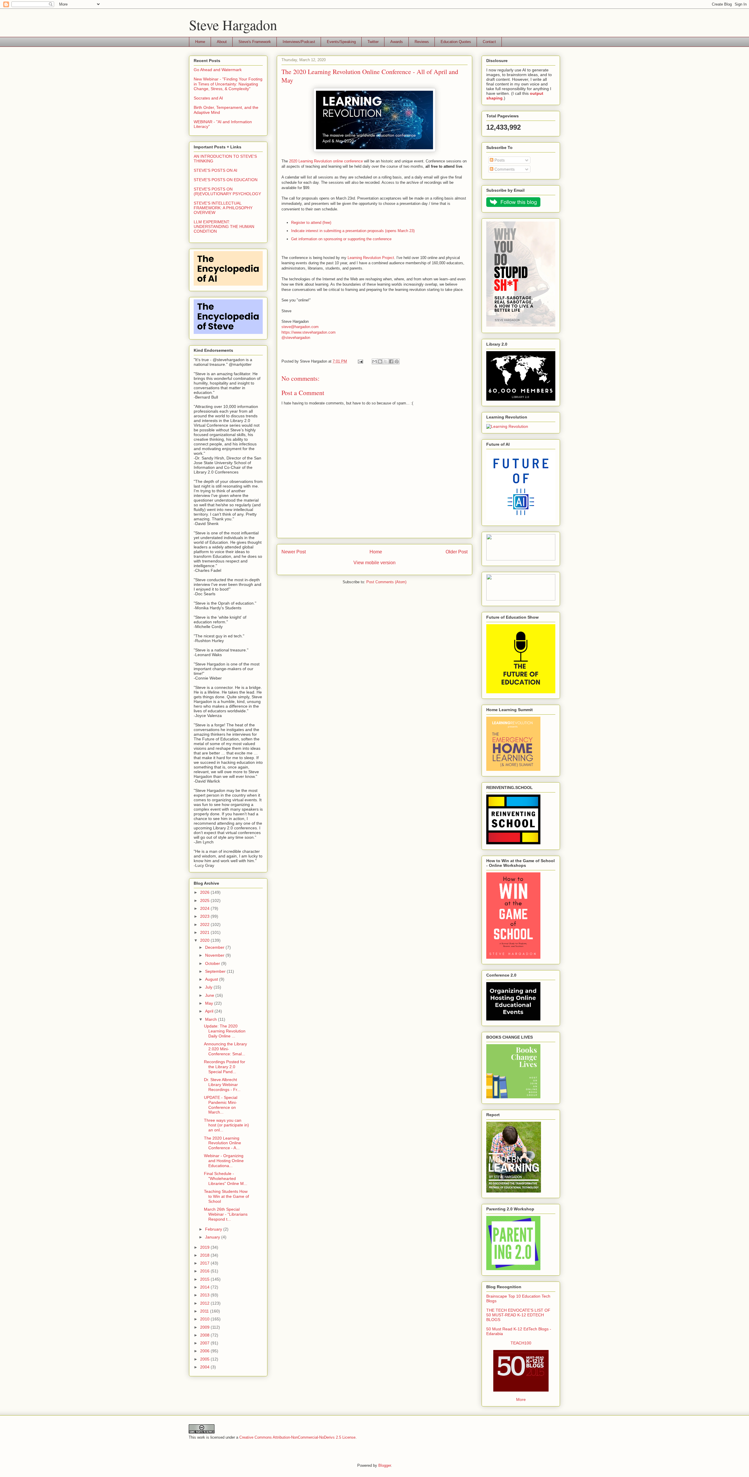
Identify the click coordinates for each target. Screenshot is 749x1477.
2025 (205, 900)
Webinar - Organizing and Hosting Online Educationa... (224, 1160)
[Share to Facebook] (391, 361)
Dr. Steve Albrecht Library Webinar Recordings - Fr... (222, 1084)
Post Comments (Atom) (386, 582)
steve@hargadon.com (300, 327)
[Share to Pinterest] (397, 361)
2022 (205, 924)
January (213, 1237)
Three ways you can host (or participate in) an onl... (226, 1125)
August (212, 979)
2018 (205, 1255)
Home (200, 42)
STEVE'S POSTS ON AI (215, 170)
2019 (205, 1247)
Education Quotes (456, 42)
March (211, 1019)
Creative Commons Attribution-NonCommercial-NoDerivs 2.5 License (297, 1437)
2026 (205, 892)
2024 (205, 908)
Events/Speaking (341, 42)
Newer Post (293, 551)
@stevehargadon (295, 337)
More (521, 1399)
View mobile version (374, 562)
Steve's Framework (254, 42)
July (209, 987)
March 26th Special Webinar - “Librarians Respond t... (226, 1214)
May (209, 1003)
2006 (205, 1351)
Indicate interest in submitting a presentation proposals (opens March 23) (353, 231)
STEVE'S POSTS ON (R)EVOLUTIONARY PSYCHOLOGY (227, 191)
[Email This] (374, 361)
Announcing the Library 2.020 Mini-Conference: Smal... (225, 1049)
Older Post (457, 551)
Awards (396, 42)
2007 (205, 1343)
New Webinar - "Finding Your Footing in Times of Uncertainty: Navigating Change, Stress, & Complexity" (228, 84)
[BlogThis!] (380, 361)
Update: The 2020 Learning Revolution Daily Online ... (224, 1031)
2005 (205, 1359)
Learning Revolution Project (371, 257)
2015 (205, 1279)
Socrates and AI (208, 98)
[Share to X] (386, 361)
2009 (205, 1327)
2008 (205, 1335)
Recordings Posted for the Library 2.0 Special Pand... (224, 1066)
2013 (205, 1295)
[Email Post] (360, 361)
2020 (205, 940)
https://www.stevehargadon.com (308, 332)
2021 (205, 932)
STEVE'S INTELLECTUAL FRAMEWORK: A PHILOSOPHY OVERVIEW (223, 208)
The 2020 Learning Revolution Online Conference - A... (222, 1143)
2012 (205, 1303)
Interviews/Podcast (299, 42)
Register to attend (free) (311, 222)
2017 (205, 1263)
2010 (205, 1319)
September (216, 971)
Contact (489, 42)
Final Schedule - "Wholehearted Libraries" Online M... (225, 1178)
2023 (205, 916)
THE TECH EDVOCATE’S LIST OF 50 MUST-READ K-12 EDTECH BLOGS (518, 1315)
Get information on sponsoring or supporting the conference (341, 239)
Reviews (422, 42)
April (209, 1011)
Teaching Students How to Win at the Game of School (226, 1196)
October (213, 963)
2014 (205, 1287)
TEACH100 (521, 1343)
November (215, 955)
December (215, 947)
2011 (205, 1311)
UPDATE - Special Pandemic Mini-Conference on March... (220, 1104)
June (210, 995)
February (214, 1229)
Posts (499, 160)
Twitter (373, 42)
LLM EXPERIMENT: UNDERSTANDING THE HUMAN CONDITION (224, 226)
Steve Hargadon (233, 24)
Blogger (384, 1465)
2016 (205, 1271)
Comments (504, 169)
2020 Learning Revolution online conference (326, 161)
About (222, 42)
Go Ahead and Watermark (218, 69)
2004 (205, 1367)
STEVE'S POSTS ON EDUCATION (225, 179)
